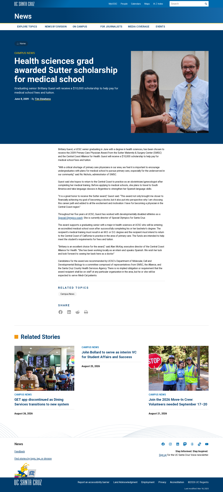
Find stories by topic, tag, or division (33, 458)
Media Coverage (138, 26)
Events (160, 26)
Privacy (162, 482)
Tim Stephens (43, 98)
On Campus (80, 26)
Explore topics (27, 26)
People (124, 4)
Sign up (163, 454)
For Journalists (111, 26)
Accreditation (177, 482)
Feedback (19, 451)
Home (23, 43)
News (23, 16)
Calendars (136, 4)
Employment (147, 482)
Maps (147, 4)
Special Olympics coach (70, 217)
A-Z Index (158, 4)
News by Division (56, 26)
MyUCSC (113, 4)
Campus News (67, 294)
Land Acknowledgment (125, 482)
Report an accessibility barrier (93, 482)
